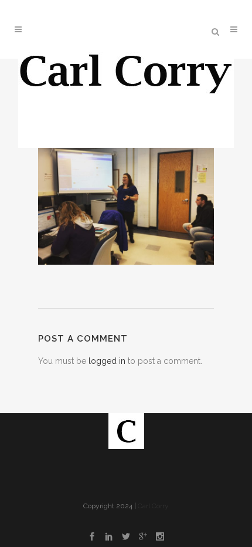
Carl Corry (153, 506)
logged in (106, 361)
